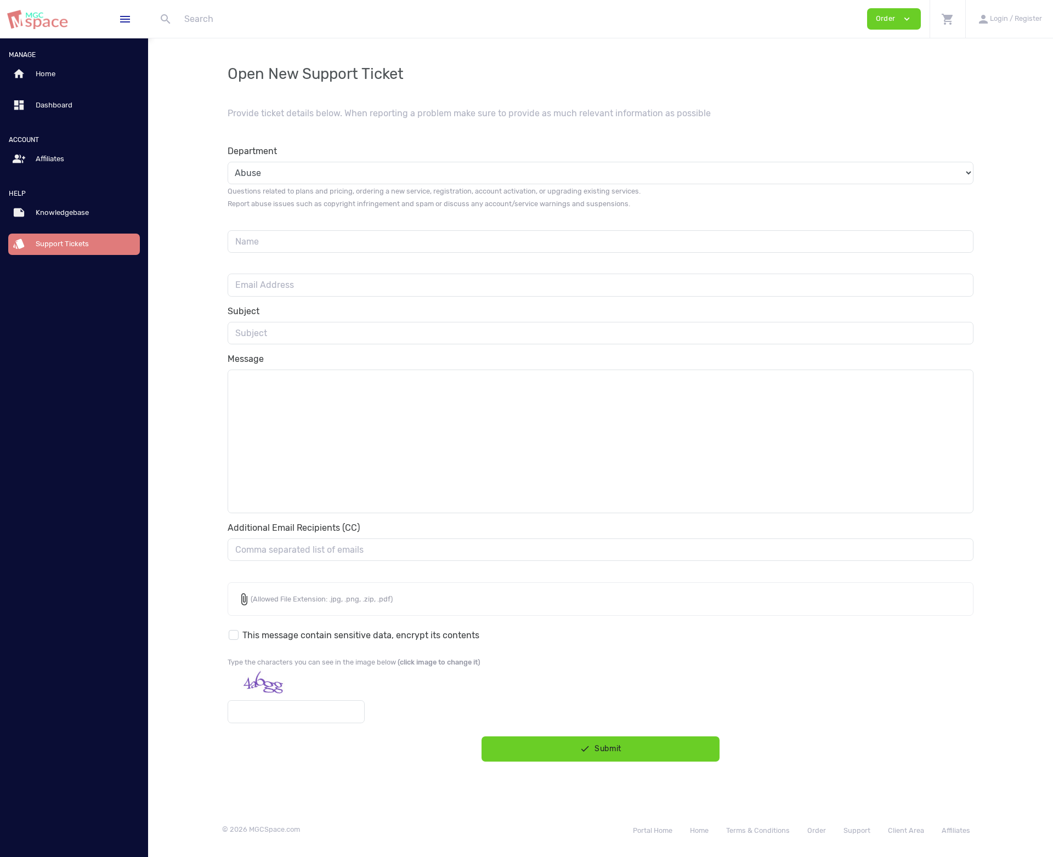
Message (246, 359)
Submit (600, 749)
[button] (947, 19)
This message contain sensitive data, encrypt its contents (360, 635)
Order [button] (894, 19)
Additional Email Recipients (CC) (294, 528)
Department (252, 151)
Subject (243, 311)
